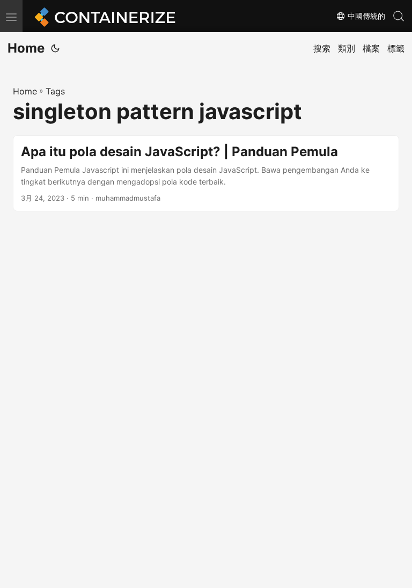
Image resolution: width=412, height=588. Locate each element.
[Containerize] (103, 16)
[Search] (398, 16)
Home (26, 48)
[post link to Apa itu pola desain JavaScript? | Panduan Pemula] (206, 173)
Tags (55, 91)
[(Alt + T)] (55, 48)
